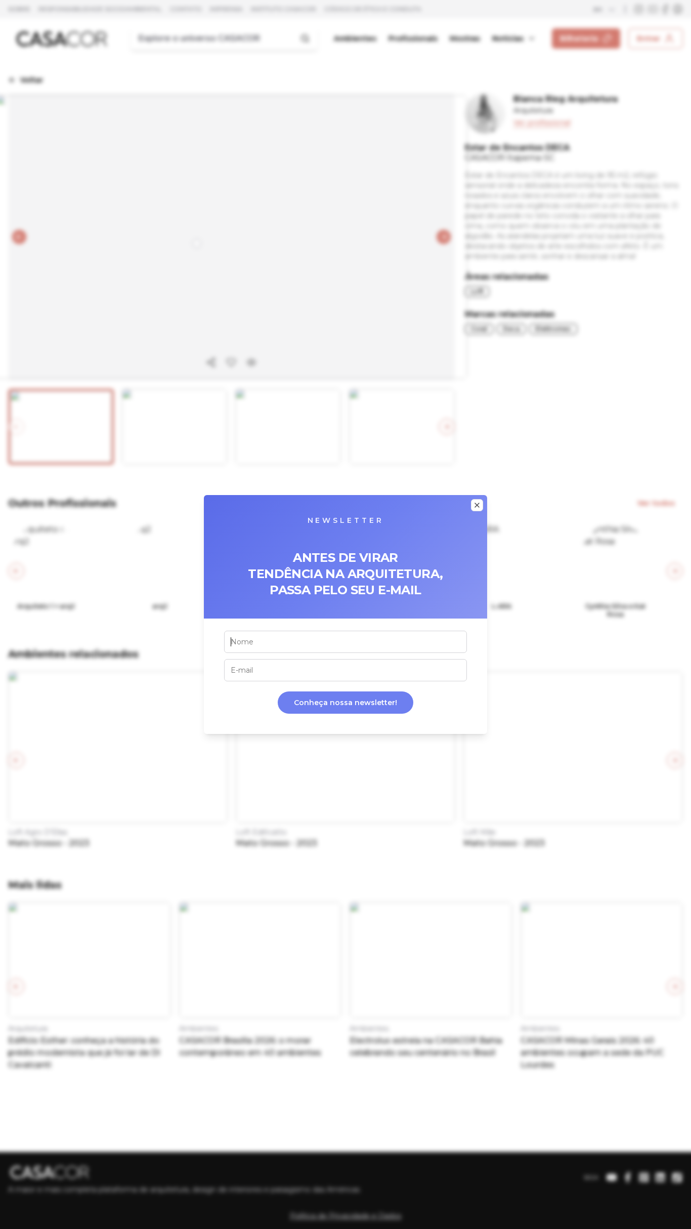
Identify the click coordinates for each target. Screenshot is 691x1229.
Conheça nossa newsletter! (345, 702)
